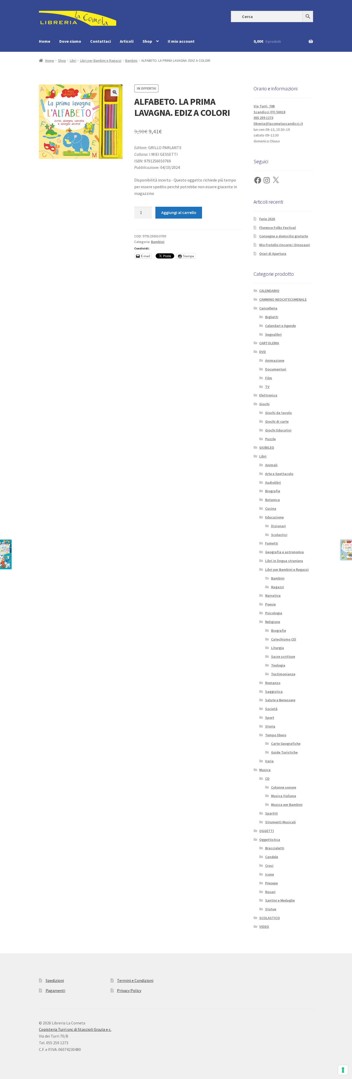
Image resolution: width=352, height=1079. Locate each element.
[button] (115, 92)
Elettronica (268, 395)
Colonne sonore (283, 787)
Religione (272, 621)
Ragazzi (277, 587)
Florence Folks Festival (277, 227)
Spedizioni (55, 980)
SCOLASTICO (269, 918)
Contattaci (100, 41)
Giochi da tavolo (278, 412)
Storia (270, 726)
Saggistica (274, 691)
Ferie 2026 (267, 219)
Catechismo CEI (283, 639)
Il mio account (181, 41)
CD (267, 778)
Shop (147, 41)
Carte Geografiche (285, 743)
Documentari (275, 369)
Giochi (264, 404)
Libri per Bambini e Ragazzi (100, 60)
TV (267, 386)
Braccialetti (274, 848)
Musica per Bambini (287, 804)
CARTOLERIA (269, 343)
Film (268, 378)
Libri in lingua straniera (284, 560)
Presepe (271, 883)
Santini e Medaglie (280, 900)
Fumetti (271, 543)
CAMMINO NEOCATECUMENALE (283, 299)
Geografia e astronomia (284, 552)
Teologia (278, 665)
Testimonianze (283, 674)
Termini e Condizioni (135, 980)
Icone (269, 874)
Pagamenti (55, 990)
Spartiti (271, 813)
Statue (270, 909)
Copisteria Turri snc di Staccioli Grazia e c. (75, 1029)
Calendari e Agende (280, 325)
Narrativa (273, 595)
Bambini (131, 60)
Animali (271, 465)
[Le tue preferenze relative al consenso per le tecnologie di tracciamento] (343, 1070)
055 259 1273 (263, 117)
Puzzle (270, 439)
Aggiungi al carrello (178, 212)
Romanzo (272, 682)
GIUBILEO (266, 447)
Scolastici (279, 534)
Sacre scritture (283, 656)
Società (271, 708)
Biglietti (271, 317)
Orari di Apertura (272, 253)
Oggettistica (269, 839)
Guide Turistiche (284, 752)
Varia (269, 761)
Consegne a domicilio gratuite (283, 236)
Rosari (270, 892)
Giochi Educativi (278, 430)
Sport (269, 717)
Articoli (126, 41)
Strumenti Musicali (280, 822)
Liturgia (277, 647)
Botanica (272, 499)
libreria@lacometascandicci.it (278, 123)
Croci (269, 865)
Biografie (272, 491)
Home (44, 41)
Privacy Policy (129, 990)
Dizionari (278, 526)
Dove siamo (70, 41)
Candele (271, 856)
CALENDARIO (269, 290)
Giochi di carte (277, 421)
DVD (262, 351)
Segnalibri (273, 334)
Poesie (270, 604)
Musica (265, 769)
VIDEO (264, 926)
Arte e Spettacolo (279, 473)
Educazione (274, 517)
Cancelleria (268, 308)
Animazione (274, 360)
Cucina (270, 508)
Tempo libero (275, 735)
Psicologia (273, 613)
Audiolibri (273, 482)
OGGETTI (266, 830)
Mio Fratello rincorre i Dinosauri (284, 245)
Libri (73, 60)
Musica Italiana (283, 795)
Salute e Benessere (280, 700)
